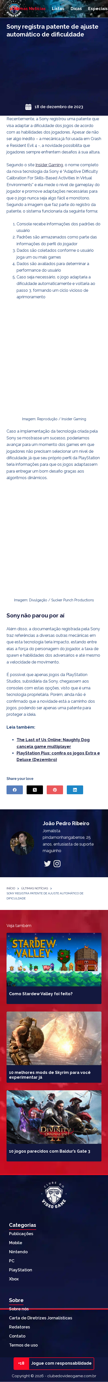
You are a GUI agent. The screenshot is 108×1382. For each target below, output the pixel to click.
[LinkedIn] (75, 789)
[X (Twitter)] (35, 789)
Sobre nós (19, 1309)
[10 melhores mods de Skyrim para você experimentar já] (54, 1038)
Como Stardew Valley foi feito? (41, 993)
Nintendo (18, 1251)
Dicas (76, 8)
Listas (58, 8)
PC (11, 1261)
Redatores (19, 1327)
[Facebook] (15, 789)
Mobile (15, 1242)
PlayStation (20, 1270)
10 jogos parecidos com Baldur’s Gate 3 (49, 1151)
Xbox (14, 1279)
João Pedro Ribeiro (66, 823)
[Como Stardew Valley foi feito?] (54, 959)
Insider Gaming (49, 164)
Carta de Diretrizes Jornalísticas (40, 1318)
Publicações (21, 1233)
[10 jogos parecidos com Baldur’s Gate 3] (54, 1117)
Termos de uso (23, 1345)
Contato (17, 1336)
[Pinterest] (55, 789)
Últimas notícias (29, 8)
